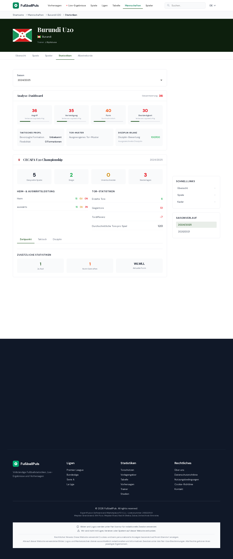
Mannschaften (133, 5)
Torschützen (127, 469)
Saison (20, 75)
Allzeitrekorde (85, 55)
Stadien (125, 493)
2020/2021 (184, 231)
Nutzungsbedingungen (186, 479)
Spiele (94, 5)
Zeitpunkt (26, 239)
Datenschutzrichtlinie (186, 474)
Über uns (179, 469)
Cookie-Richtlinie (183, 484)
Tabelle (116, 5)
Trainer (124, 489)
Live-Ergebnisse (77, 5)
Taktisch (42, 239)
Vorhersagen (55, 5)
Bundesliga (72, 474)
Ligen (104, 5)
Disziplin (57, 239)
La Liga (70, 484)
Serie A (70, 479)
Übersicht (21, 55)
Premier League (75, 469)
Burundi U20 (54, 14)
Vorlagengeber (128, 474)
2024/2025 (185, 224)
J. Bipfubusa (51, 42)
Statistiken (65, 55)
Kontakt (178, 489)
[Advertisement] (196, 120)
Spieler (149, 5)
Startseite (18, 14)
